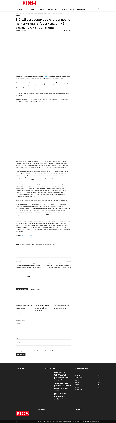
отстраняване (39, 244)
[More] (32, 34)
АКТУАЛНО (42, 9)
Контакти (49, 421)
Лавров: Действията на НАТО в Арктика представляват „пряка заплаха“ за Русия (24, 307)
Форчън (45, 76)
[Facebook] (17, 34)
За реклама (55, 421)
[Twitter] (21, 34)
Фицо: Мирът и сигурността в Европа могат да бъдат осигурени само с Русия (61, 307)
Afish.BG (26, 9)
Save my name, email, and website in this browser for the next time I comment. (38, 350)
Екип (44, 421)
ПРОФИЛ (50, 9)
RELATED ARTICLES (22, 289)
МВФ (33, 244)
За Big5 (40, 421)
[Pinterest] (24, 34)
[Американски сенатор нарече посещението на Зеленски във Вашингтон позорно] (49, 385)
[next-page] (19, 313)
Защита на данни (77, 421)
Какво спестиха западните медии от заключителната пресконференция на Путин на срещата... (61, 376)
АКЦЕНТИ (34, 9)
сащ (54, 244)
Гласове (32, 235)
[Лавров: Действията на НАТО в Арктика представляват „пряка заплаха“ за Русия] (24, 298)
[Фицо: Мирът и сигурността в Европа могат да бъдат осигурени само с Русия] (62, 298)
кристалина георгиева (25, 244)
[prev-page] (17, 313)
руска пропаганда (47, 244)
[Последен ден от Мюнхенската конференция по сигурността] (49, 395)
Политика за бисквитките (65, 421)
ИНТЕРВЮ (64, 9)
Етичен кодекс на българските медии (91, 421)
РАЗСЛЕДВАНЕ (81, 9)
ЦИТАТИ (57, 9)
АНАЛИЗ (72, 9)
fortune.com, (25, 235)
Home (17, 13)
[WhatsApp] (28, 34)
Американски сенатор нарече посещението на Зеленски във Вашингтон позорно (62, 386)
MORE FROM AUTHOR (34, 289)
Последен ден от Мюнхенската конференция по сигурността (60, 395)
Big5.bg (18, 30)
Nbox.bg (19, 9)
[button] (98, 9)
